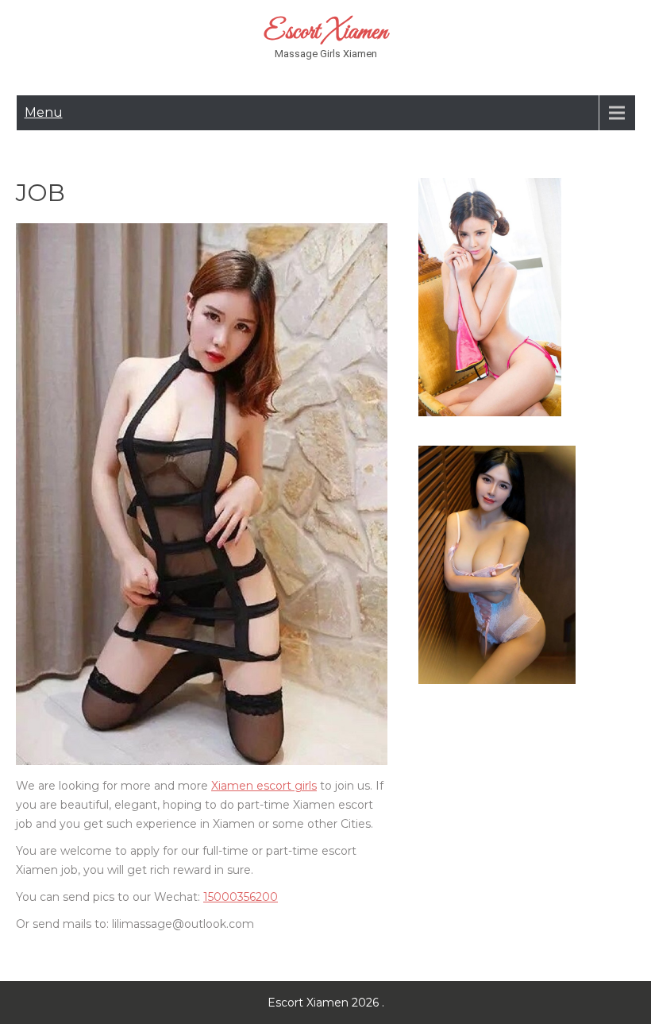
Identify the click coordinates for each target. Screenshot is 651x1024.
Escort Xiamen (325, 32)
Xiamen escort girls (264, 786)
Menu (44, 112)
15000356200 (240, 897)
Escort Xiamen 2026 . (326, 1002)
